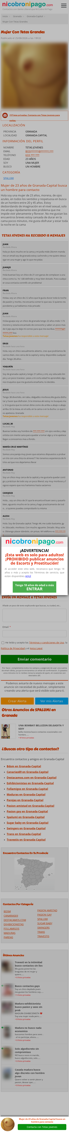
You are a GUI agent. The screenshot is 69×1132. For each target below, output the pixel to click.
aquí (28, 576)
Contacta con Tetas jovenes (42, 1127)
